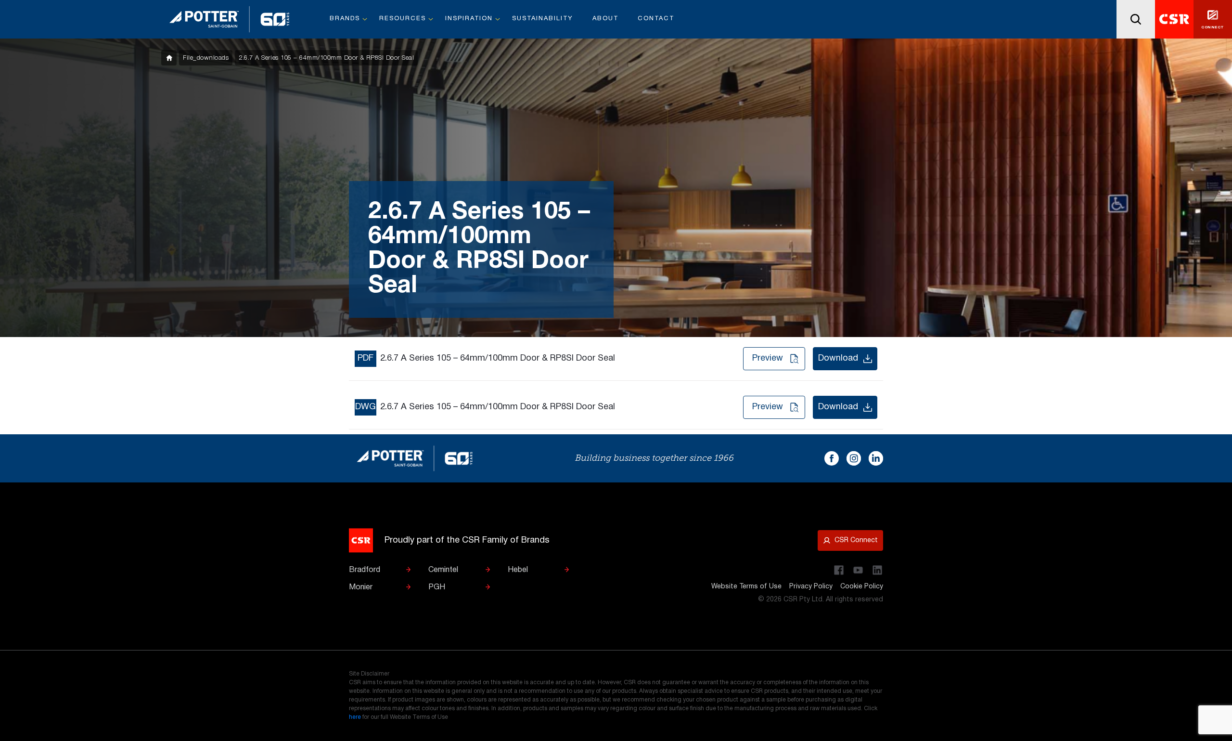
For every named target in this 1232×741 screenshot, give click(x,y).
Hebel (518, 570)
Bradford (364, 570)
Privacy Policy (811, 587)
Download (838, 358)
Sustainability (542, 19)
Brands (345, 19)
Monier (360, 587)
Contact (656, 19)
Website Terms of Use (746, 587)
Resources (402, 19)
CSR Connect (856, 540)
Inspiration (469, 19)
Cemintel (443, 570)
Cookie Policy (861, 587)
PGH (436, 587)
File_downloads (206, 58)
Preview (767, 358)
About (605, 19)
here (355, 717)
